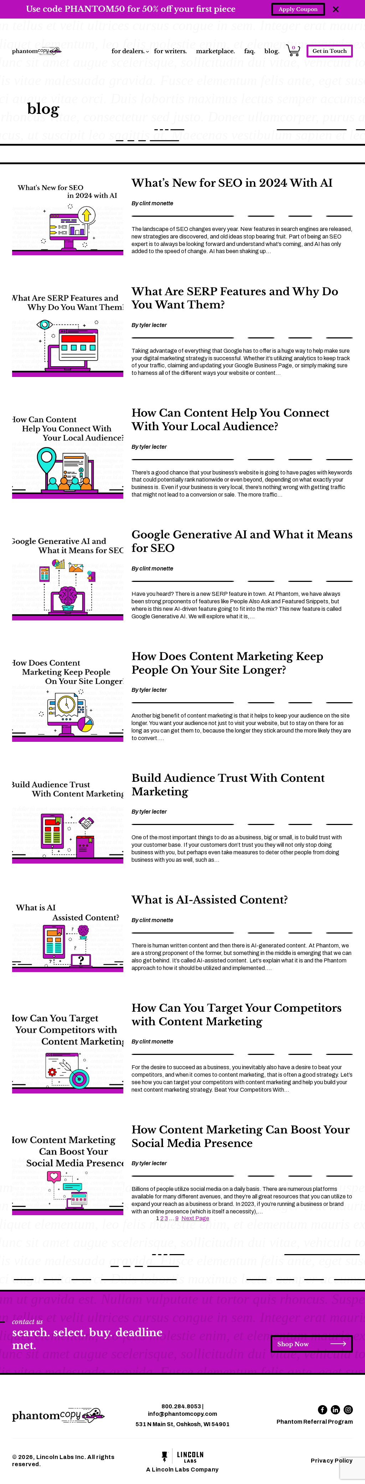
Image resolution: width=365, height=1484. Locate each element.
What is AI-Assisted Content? (210, 900)
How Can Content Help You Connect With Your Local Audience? (230, 420)
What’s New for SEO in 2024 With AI (232, 183)
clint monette (156, 203)
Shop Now (293, 1344)
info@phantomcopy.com (182, 1414)
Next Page (195, 1218)
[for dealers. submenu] (147, 51)
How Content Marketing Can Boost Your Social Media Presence (240, 1136)
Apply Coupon (298, 9)
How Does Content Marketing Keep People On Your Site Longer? (227, 663)
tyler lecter (153, 325)
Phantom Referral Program (315, 1422)
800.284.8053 (181, 1406)
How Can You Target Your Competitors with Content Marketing (237, 1015)
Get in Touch (330, 51)
